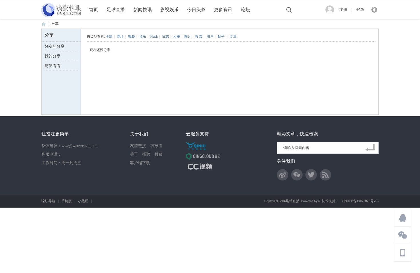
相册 (176, 37)
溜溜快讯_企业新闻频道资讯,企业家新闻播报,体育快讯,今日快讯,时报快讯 (43, 24)
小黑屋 (83, 201)
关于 (134, 154)
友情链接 (138, 146)
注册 (343, 9)
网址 (120, 37)
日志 (165, 37)
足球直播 (116, 9)
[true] (371, 148)
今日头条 (196, 9)
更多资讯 (223, 9)
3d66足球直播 (289, 201)
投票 (198, 37)
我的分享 (53, 56)
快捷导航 (374, 9)
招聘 (146, 154)
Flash (154, 37)
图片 (187, 37)
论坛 (245, 9)
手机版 (66, 201)
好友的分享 (55, 46)
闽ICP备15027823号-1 (360, 201)
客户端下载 (140, 163)
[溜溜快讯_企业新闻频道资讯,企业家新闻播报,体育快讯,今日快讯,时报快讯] (63, 18)
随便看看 (53, 66)
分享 (55, 24)
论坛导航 (48, 201)
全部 (109, 37)
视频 (131, 37)
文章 (233, 37)
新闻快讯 (142, 9)
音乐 (142, 37)
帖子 (221, 37)
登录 (360, 9)
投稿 (159, 154)
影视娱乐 (169, 9)
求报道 (156, 146)
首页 (93, 9)
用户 (210, 37)
